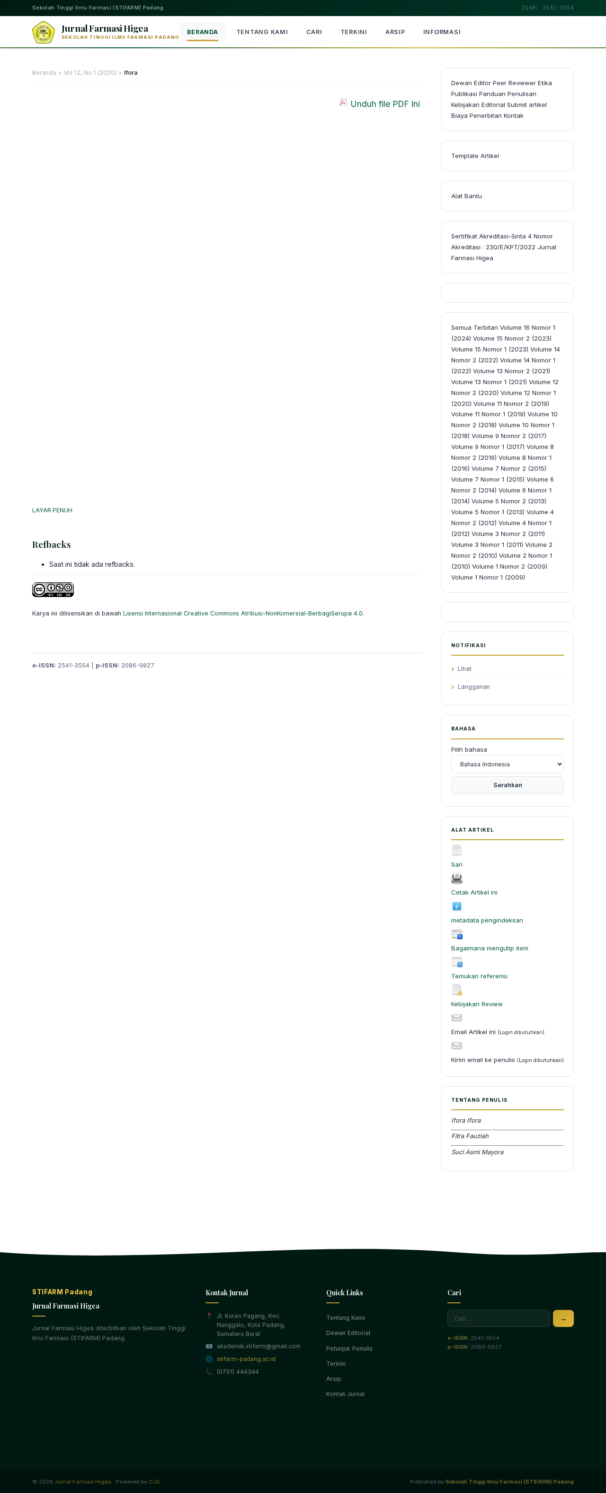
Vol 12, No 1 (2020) (90, 72)
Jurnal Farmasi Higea (82, 1481)
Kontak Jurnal (345, 1393)
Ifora (130, 72)
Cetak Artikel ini (474, 892)
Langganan (474, 686)
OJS (154, 1481)
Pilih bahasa (469, 749)
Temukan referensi (479, 976)
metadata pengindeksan (487, 920)
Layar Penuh (52, 510)
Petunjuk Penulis (349, 1348)
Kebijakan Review (477, 1004)
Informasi (442, 31)
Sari (457, 864)
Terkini (353, 31)
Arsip (395, 31)
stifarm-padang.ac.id (246, 1358)
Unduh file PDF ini (385, 104)
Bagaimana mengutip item (489, 948)
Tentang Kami (262, 31)
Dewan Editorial (348, 1332)
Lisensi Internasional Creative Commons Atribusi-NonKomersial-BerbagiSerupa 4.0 (243, 613)
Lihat (465, 668)
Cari (314, 31)
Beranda (202, 31)
